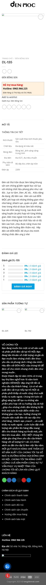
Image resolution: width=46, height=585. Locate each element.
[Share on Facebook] (9, 107)
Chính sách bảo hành (15, 500)
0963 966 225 (18, 539)
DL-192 (28, 331)
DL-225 (5, 331)
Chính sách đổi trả (14, 504)
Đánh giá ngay (23, 286)
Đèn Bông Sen (22, 58)
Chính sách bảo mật (15, 519)
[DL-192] (35, 318)
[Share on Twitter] (14, 107)
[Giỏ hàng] (43, 4)
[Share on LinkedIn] (28, 107)
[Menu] (3, 4)
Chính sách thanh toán (16, 495)
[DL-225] (12, 318)
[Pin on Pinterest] (24, 107)
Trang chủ (7, 58)
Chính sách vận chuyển (16, 509)
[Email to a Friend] (19, 107)
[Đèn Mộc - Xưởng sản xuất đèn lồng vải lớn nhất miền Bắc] (23, 4)
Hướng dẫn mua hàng (16, 514)
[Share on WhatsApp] (4, 107)
